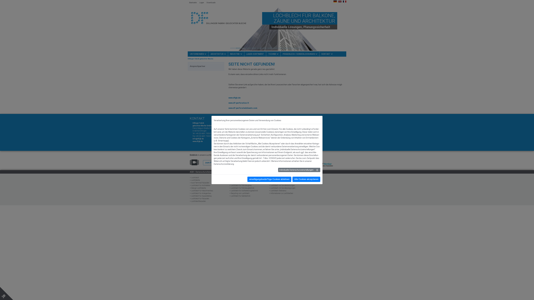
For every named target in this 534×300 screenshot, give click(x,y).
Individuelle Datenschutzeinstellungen (296, 170)
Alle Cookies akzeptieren (306, 179)
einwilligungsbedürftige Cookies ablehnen (269, 179)
